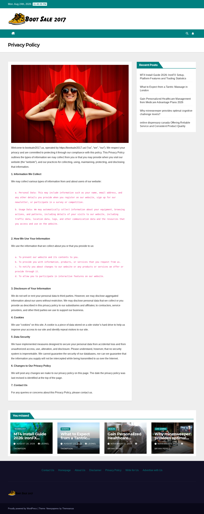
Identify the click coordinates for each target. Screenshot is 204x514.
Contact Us (48, 470)
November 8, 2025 (168, 444)
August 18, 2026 (26, 444)
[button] (187, 33)
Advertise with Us (152, 470)
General (65, 429)
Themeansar (68, 508)
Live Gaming (161, 429)
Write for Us (132, 470)
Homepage (64, 470)
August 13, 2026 (73, 444)
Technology (20, 429)
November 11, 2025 (122, 444)
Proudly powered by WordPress (23, 508)
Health (112, 429)
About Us (80, 470)
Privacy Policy (113, 470)
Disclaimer (95, 470)
